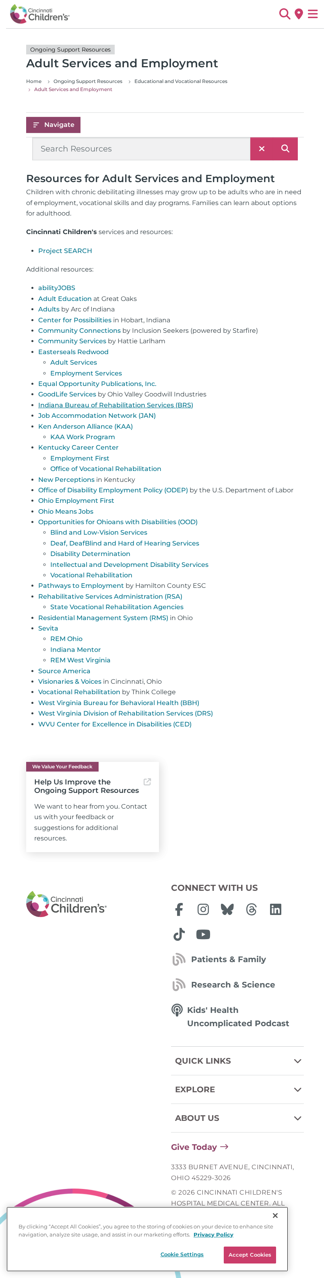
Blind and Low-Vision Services (98, 532)
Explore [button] (195, 1089)
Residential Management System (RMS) (103, 618)
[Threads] (251, 909)
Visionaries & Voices (69, 681)
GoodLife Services (67, 394)
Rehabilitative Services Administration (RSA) (110, 596)
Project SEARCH (65, 251)
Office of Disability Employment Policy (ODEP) (113, 490)
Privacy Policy (213, 1234)
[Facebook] (179, 909)
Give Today (194, 1147)
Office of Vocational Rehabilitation (105, 469)
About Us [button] (197, 1118)
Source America (64, 671)
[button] (285, 14)
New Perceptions (66, 479)
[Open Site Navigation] (313, 14)
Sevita (48, 628)
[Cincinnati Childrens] (92, 904)
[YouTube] (203, 934)
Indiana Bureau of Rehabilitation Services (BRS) (115, 405)
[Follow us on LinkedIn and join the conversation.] (276, 909)
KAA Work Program (82, 437)
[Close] (275, 1215)
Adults (49, 309)
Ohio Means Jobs (65, 511)
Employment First (79, 458)
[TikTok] (179, 934)
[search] (285, 148)
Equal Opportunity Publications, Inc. (97, 384)
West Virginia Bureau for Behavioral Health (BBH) (118, 703)
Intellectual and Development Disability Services (129, 564)
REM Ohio (66, 639)
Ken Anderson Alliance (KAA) (85, 426)
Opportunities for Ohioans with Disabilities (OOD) (118, 522)
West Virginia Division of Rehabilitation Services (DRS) (125, 713)
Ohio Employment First (76, 500)
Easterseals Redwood (73, 352)
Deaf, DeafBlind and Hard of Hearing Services (124, 543)
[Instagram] (203, 909)
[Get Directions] (299, 14)
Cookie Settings (182, 1254)
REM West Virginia (80, 660)
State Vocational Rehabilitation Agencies (117, 607)
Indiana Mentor (75, 650)
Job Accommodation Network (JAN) (97, 415)
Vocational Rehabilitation (91, 575)
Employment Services (86, 373)
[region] (147, 1239)
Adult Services (73, 362)
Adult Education (65, 299)
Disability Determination (90, 554)
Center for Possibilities (74, 320)
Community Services (72, 341)
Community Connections (79, 330)
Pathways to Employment (81, 585)
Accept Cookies (250, 1254)
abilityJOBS (56, 288)
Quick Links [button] (203, 1061)
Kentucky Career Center (78, 447)
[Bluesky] (227, 909)
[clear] (261, 148)
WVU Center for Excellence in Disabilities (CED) (115, 724)
